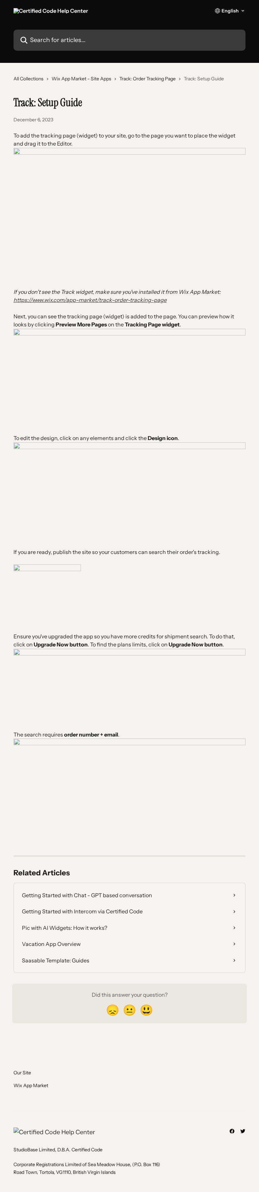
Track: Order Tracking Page (147, 79)
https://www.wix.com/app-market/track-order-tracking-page (90, 299)
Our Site (22, 1073)
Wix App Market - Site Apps (81, 79)
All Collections (28, 79)
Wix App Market (30, 1085)
